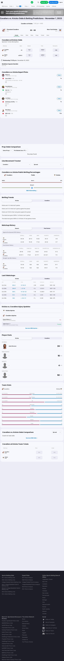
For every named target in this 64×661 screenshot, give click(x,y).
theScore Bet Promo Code (8, 646)
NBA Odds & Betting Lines (8, 580)
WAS (13, 298)
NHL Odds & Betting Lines (8, 594)
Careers (24, 626)
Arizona (44, 588)
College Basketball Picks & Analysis (31, 584)
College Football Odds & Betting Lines (11, 582)
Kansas (44, 606)
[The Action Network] (32, 2)
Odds (27, 35)
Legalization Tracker (47, 579)
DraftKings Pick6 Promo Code (9, 655)
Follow (59, 75)
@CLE (13, 285)
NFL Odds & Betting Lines (8, 577)
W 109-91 (23, 285)
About (23, 619)
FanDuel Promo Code (7, 643)
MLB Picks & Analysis (27, 586)
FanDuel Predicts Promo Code (9, 630)
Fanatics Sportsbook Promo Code (10, 620)
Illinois (43, 597)
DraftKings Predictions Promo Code (11, 636)
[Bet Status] (3, 78)
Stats (48, 35)
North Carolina (46, 609)
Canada (44, 613)
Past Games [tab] (47, 228)
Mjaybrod (7, 74)
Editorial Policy (26, 623)
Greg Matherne (8, 86)
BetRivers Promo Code (7, 652)
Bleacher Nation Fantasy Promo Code (11, 659)
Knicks (58, 175)
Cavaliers (9, 175)
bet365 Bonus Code (7, 625)
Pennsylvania (45, 595)
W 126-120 (23, 291)
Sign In (61, 2)
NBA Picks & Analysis (27, 580)
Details (16, 35)
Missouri (44, 611)
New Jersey (45, 593)
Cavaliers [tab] (47, 200)
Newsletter (25, 637)
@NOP (14, 288)
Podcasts (24, 635)
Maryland (44, 586)
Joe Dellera (7, 98)
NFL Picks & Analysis (27, 577)
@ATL (13, 291)
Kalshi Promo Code (6, 632)
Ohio (43, 602)
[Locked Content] (32, 188)
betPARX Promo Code (7, 648)
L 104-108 (23, 295)
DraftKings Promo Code (8, 641)
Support (24, 632)
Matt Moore (8, 109)
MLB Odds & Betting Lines (8, 591)
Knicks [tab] (17, 200)
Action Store (25, 628)
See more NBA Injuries (31, 328)
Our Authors (25, 621)
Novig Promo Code (6, 634)
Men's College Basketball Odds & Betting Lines (10, 585)
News (22, 35)
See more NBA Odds (31, 438)
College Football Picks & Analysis (30, 582)
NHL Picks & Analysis (27, 589)
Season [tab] (17, 228)
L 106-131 (23, 298)
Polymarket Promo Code (8, 627)
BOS (13, 295)
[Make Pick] (6, 82)
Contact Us (25, 639)
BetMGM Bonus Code (7, 623)
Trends (42, 35)
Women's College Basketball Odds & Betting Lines (11, 588)
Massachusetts (46, 604)
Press (23, 630)
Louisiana (44, 584)
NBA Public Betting (31, 190)
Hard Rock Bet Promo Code (9, 650)
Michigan (44, 600)
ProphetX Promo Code (7, 639)
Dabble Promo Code (7, 657)
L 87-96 (23, 288)
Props (37, 35)
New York (44, 581)
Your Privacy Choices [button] (27, 641)
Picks (32, 35)
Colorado (44, 590)
